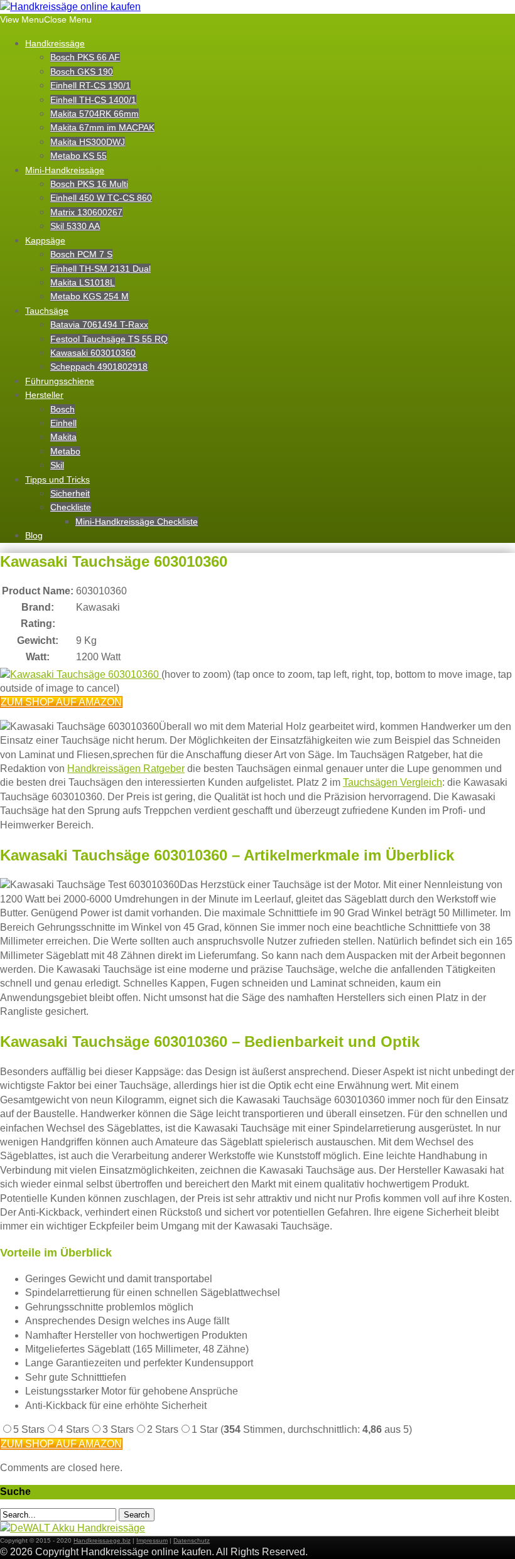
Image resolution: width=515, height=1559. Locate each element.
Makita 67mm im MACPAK (102, 127)
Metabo (65, 451)
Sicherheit (70, 493)
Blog (34, 535)
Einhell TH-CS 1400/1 (93, 100)
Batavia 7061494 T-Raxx (99, 324)
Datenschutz (191, 1540)
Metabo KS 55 (78, 156)
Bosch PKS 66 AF (85, 57)
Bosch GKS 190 (81, 72)
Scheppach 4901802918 (99, 367)
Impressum (152, 1540)
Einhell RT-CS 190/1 (90, 85)
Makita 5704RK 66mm (94, 114)
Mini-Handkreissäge (64, 170)
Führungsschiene (59, 381)
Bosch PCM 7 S (81, 254)
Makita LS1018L (82, 282)
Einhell (63, 423)
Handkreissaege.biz (102, 1540)
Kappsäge (45, 240)
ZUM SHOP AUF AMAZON (61, 702)
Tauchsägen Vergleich (392, 782)
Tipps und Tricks (57, 479)
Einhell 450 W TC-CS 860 (101, 198)
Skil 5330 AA (75, 226)
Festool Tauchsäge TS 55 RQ (109, 339)
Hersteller (44, 395)
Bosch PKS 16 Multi (89, 184)
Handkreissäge (55, 43)
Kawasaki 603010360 (93, 353)
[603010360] (80, 674)
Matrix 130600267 (86, 212)
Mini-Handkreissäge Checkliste (136, 522)
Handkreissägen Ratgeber (126, 768)
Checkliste (70, 507)
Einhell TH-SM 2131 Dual (100, 269)
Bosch (62, 409)
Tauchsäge (46, 311)
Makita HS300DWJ (87, 142)
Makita (63, 437)
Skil (57, 465)
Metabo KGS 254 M (89, 296)
